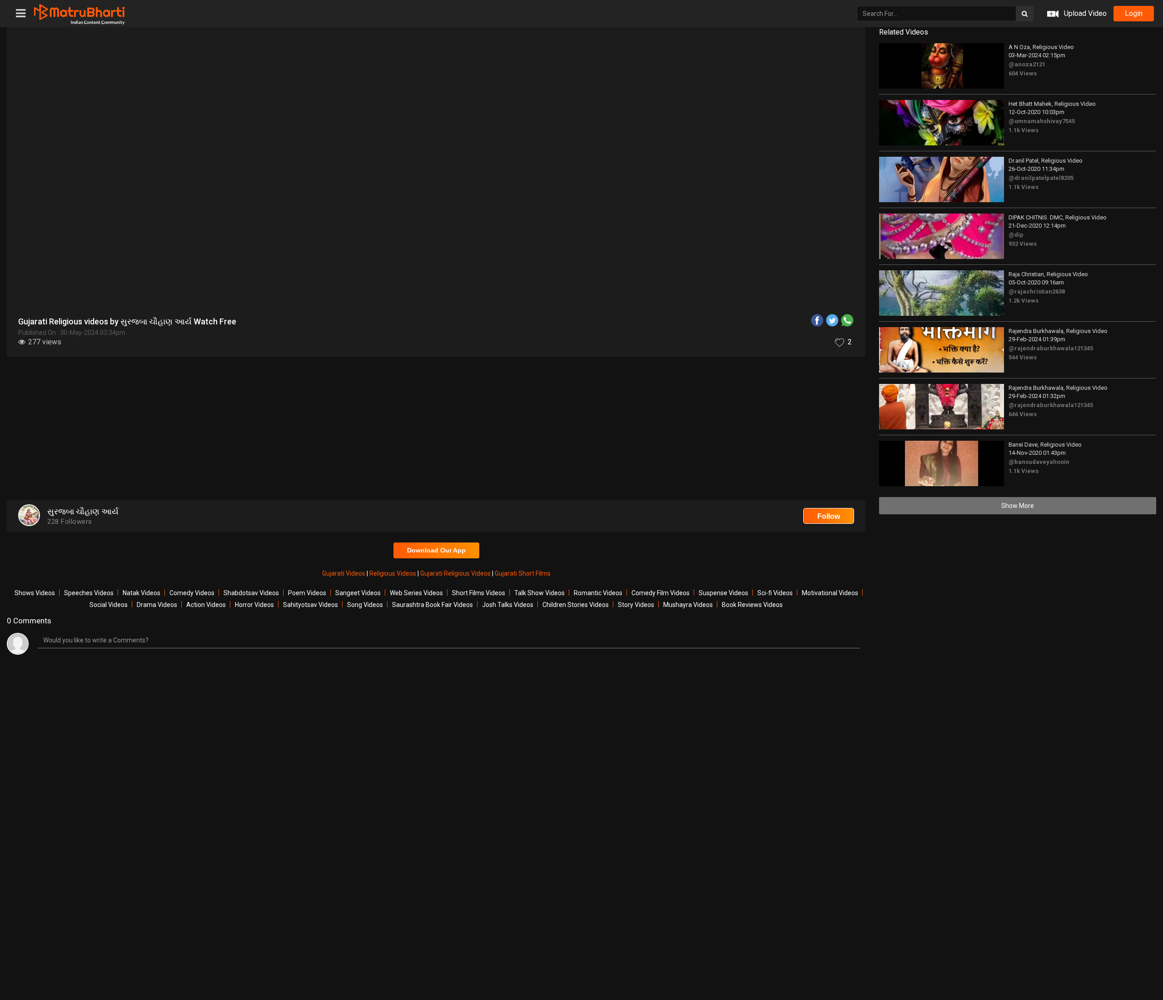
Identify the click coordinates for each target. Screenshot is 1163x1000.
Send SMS (662, 210)
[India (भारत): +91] (546, 210)
